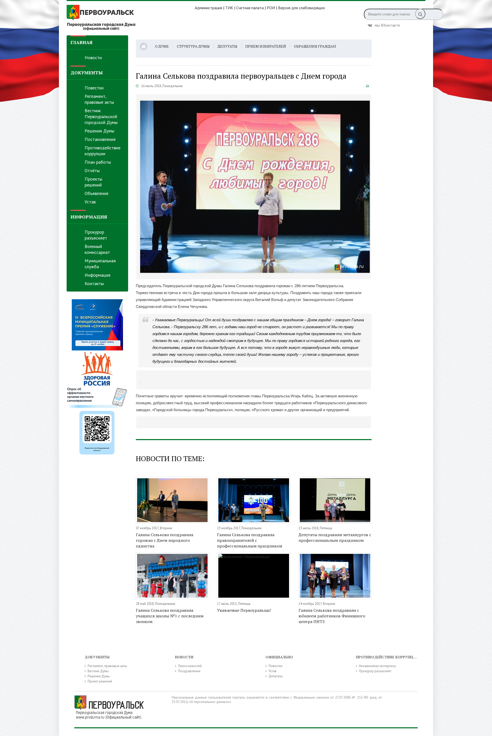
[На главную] (131, 17)
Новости (93, 57)
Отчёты (92, 170)
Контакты (94, 283)
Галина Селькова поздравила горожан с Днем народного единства (164, 540)
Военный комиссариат (97, 249)
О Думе (162, 46)
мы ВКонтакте (387, 25)
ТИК (229, 7)
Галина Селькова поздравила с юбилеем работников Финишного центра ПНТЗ (332, 615)
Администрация (208, 7)
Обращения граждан (315, 46)
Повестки (94, 88)
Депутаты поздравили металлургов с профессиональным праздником (335, 537)
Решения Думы (99, 131)
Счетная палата (250, 7)
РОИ (271, 7)
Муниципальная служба (100, 263)
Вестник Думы (98, 671)
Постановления (100, 139)
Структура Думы (193, 46)
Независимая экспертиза (377, 666)
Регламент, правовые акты (99, 99)
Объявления (96, 193)
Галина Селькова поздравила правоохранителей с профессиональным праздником (249, 540)
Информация (97, 275)
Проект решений (100, 681)
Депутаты (227, 46)
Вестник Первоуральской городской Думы (101, 116)
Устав (90, 202)
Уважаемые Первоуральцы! (244, 610)
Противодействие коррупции (102, 151)
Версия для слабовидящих (301, 7)
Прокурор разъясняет (96, 235)
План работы (98, 162)
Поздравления (189, 671)
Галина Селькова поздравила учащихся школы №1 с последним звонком (169, 615)
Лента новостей (190, 666)
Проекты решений (93, 182)
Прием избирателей (265, 46)
